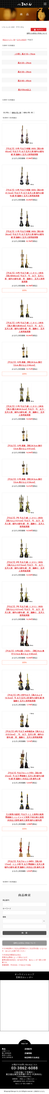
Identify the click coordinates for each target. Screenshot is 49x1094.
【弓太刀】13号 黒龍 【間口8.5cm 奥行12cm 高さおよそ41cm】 (24, 447)
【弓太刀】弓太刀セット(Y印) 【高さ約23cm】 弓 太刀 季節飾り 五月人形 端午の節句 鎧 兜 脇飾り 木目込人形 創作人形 (24, 776)
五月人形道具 (21, 40)
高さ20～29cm (24, 63)
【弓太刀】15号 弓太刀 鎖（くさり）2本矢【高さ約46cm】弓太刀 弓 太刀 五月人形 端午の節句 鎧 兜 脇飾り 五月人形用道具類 (24, 277)
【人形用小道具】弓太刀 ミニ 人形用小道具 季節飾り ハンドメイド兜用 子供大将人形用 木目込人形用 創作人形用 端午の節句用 (24, 817)
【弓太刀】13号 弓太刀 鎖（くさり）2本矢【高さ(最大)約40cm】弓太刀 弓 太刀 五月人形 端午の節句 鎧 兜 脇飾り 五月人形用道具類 (24, 327)
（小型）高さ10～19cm (24, 54)
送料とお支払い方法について (37, 33)
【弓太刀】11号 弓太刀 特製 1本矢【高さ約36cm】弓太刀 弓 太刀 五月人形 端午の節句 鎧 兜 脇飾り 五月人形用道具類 (24, 234)
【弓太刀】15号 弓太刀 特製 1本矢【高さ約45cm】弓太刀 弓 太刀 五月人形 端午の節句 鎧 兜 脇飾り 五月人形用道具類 (24, 151)
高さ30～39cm (24, 72)
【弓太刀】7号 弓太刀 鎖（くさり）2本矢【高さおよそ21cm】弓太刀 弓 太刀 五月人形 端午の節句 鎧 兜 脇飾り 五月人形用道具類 (24, 522)
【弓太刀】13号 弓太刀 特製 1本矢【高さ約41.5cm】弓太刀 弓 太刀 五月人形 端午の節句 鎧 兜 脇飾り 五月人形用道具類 (24, 193)
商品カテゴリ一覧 (9, 40)
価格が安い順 (16, 113)
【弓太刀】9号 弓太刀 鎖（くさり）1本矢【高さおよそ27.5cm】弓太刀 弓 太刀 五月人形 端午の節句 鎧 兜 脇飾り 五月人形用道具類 (24, 566)
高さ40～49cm (24, 81)
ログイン (40, 30)
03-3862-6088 (24, 1068)
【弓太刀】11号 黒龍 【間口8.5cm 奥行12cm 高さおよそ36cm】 (24, 480)
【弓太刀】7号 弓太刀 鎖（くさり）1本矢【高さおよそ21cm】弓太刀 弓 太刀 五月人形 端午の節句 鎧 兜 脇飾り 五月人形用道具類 (24, 611)
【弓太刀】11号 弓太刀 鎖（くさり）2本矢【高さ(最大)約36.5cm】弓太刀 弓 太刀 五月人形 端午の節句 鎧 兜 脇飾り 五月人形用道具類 (24, 410)
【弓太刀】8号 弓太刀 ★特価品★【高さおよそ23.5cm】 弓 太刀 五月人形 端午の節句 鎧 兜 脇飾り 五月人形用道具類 (24, 734)
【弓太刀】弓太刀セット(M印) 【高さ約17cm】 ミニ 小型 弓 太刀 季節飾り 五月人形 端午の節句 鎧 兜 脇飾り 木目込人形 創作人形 (24, 864)
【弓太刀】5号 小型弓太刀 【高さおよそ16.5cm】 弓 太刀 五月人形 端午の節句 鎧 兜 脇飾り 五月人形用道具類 (24, 698)
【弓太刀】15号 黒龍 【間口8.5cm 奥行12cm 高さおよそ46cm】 (24, 363)
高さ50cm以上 (24, 90)
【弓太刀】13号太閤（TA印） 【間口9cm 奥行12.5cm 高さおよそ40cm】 (24, 652)
